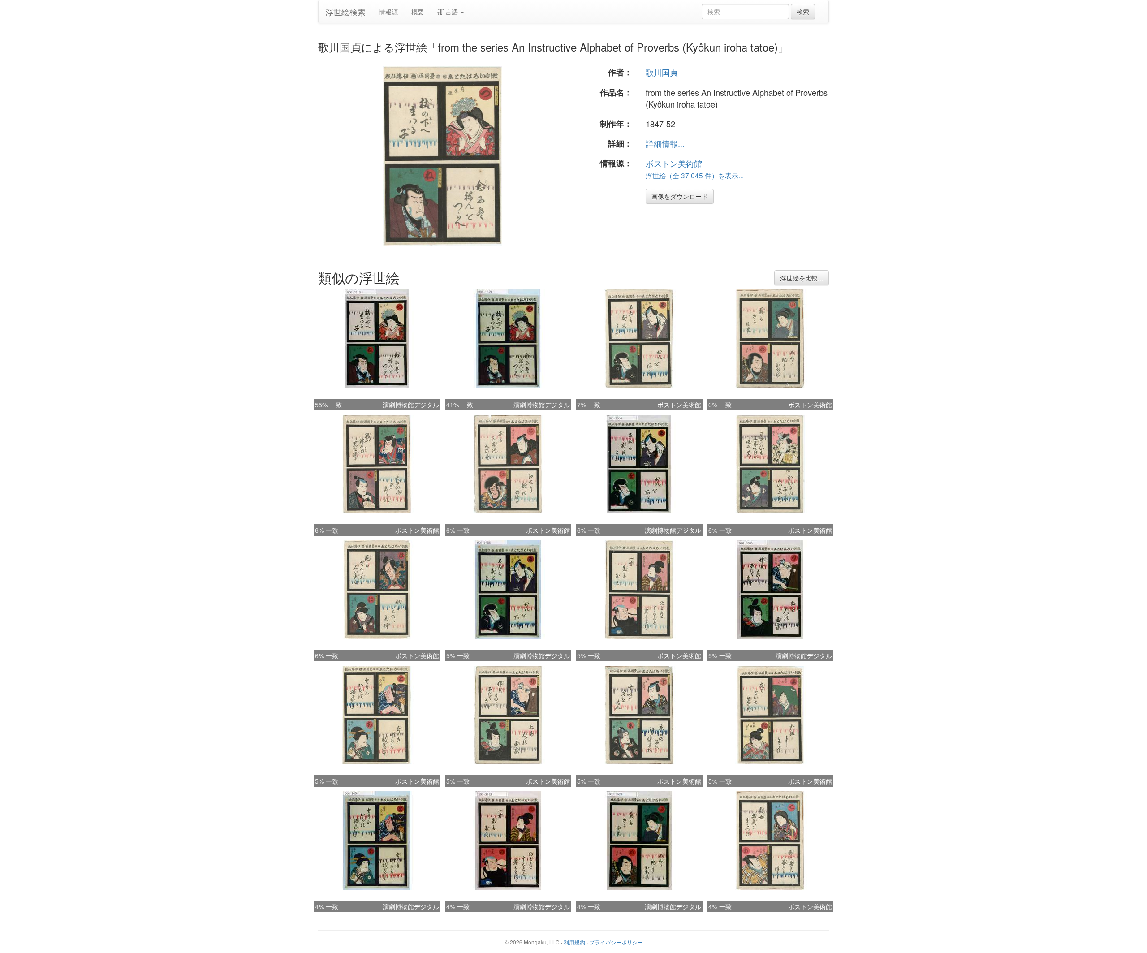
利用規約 (574, 942)
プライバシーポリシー (616, 942)
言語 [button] (451, 11)
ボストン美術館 (674, 163)
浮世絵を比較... (801, 277)
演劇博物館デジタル (411, 404)
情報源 (388, 11)
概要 (417, 11)
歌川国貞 (662, 72)
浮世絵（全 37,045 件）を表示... (695, 175)
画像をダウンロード (679, 196)
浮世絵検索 (345, 11)
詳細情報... (665, 143)
